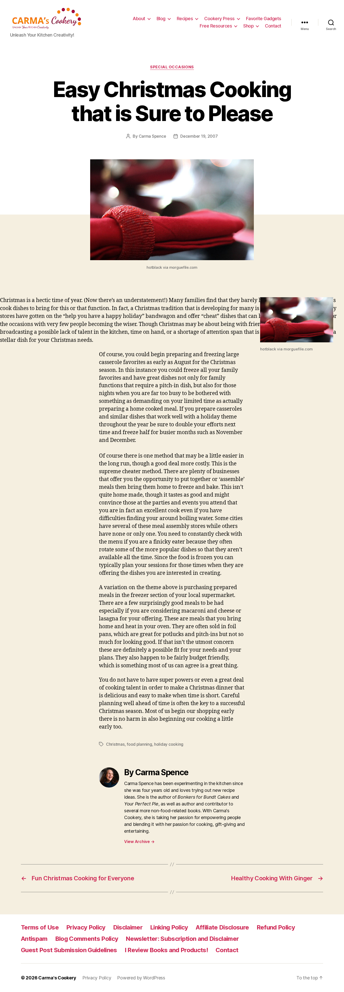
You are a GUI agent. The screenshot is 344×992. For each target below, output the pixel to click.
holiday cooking (168, 744)
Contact (273, 25)
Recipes (185, 18)
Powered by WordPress (141, 977)
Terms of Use (40, 927)
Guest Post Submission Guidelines (69, 950)
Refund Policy (276, 927)
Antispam (34, 938)
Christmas (115, 744)
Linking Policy (169, 927)
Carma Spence (152, 136)
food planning (139, 744)
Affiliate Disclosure (222, 927)
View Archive (139, 841)
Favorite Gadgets (263, 18)
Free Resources (216, 25)
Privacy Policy (86, 927)
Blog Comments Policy (86, 938)
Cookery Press (219, 18)
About (139, 18)
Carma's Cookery (57, 977)
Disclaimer (128, 927)
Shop (248, 25)
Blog (161, 18)
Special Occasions (172, 67)
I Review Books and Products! (166, 950)
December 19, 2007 (199, 136)
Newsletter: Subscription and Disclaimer (182, 938)
